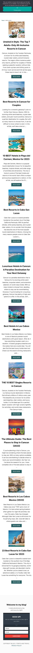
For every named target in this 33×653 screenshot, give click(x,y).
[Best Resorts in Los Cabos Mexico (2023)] (16, 485)
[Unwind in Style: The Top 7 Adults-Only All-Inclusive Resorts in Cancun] (16, 30)
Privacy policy (17, 10)
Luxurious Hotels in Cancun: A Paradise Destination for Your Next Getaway (16, 269)
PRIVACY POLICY (17, 645)
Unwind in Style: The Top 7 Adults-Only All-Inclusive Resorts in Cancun (16, 45)
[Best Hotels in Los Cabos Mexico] (16, 315)
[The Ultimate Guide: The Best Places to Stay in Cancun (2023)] (16, 428)
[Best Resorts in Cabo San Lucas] (16, 198)
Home (3, 20)
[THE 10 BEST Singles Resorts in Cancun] (16, 371)
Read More (17, 77)
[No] (31, 6)
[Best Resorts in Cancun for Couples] (16, 90)
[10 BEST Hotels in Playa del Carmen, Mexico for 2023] (16, 144)
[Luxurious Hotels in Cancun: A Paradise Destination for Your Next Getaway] (16, 255)
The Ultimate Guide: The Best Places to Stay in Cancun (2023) (16, 442)
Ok (17, 7)
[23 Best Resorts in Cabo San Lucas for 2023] (16, 539)
